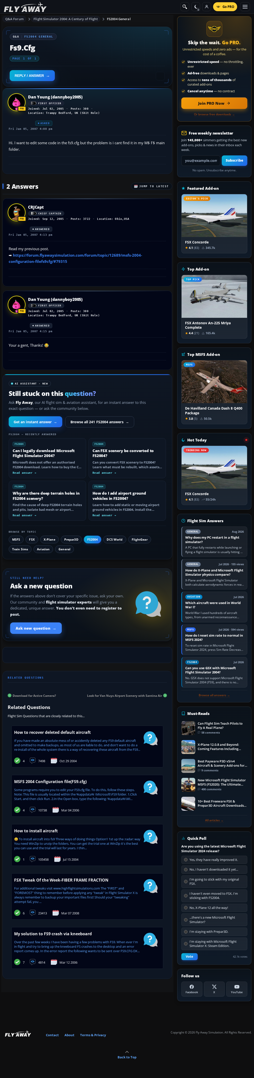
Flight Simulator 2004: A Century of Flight (65, 19)
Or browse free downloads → (214, 114)
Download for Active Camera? (34, 695)
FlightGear (140, 539)
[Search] (184, 6)
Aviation (43, 549)
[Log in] (206, 6)
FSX (31, 539)
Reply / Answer (29, 76)
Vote (189, 956)
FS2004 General (119, 19)
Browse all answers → (214, 695)
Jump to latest (154, 186)
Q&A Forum (14, 19)
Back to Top (127, 1057)
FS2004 (92, 539)
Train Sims (20, 549)
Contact (52, 1035)
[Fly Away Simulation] (25, 7)
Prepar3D (71, 539)
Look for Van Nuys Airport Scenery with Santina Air (124, 695)
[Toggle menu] (245, 6)
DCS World (115, 539)
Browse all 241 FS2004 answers (99, 422)
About (69, 1035)
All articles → (214, 820)
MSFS (16, 539)
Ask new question (36, 628)
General (64, 549)
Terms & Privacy (93, 1035)
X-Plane (49, 539)
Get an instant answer (35, 422)
